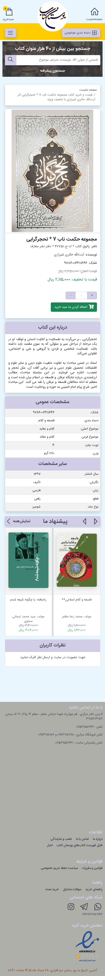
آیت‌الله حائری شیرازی (69, 255)
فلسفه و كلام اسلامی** (77, 599)
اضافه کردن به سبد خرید (71, 307)
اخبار (50, 845)
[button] (95, 524)
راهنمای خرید (94, 889)
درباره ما (98, 839)
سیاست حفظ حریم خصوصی (59, 868)
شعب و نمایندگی (61, 839)
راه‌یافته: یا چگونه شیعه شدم (28, 599)
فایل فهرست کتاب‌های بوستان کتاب (80, 845)
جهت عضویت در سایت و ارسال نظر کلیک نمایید (52, 657)
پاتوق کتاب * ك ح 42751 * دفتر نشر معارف (60, 246)
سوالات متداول (72, 889)
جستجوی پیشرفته (52, 71)
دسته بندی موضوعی (77, 32)
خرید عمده (52, 889)
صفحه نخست (88, 90)
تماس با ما (82, 839)
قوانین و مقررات (92, 868)
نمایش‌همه (21, 521)
